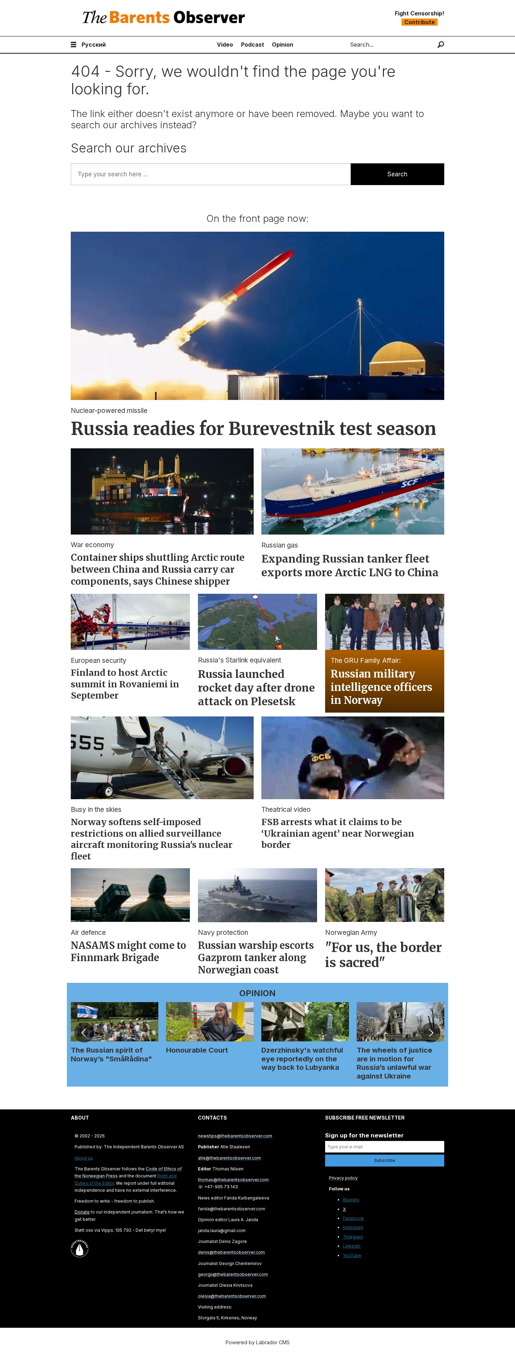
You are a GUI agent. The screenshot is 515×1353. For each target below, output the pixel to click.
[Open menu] (73, 45)
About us (84, 1158)
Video (225, 44)
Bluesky (351, 1199)
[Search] (441, 45)
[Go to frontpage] (165, 18)
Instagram (353, 1227)
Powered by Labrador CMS (258, 1342)
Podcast (252, 44)
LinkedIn (351, 1246)
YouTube (352, 1255)
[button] (84, 1032)
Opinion (282, 44)
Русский (94, 44)
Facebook (353, 1218)
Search (397, 174)
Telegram (353, 1236)
